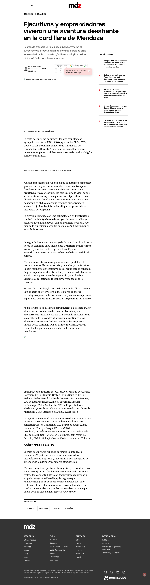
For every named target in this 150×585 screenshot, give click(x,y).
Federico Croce (34, 67)
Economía (28, 543)
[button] (25, 5)
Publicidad (106, 540)
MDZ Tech (80, 554)
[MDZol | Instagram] (112, 572)
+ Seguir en (79, 65)
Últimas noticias (30, 540)
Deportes (53, 543)
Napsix (79, 557)
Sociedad (53, 539)
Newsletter (54, 560)
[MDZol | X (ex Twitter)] (124, 572)
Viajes (52, 553)
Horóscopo (80, 543)
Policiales (27, 547)
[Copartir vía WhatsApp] (56, 70)
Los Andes (29, 508)
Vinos (26, 557)
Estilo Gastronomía (57, 550)
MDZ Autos (54, 557)
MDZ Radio (80, 547)
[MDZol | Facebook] (106, 572)
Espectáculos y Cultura (59, 546)
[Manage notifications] (144, 574)
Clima (78, 540)
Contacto (105, 543)
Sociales (27, 561)
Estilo (26, 554)
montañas (69, 508)
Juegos (79, 550)
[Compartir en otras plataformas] (61, 70)
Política (52, 536)
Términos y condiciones (111, 553)
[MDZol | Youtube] (118, 572)
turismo (56, 508)
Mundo (26, 550)
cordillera (43, 508)
